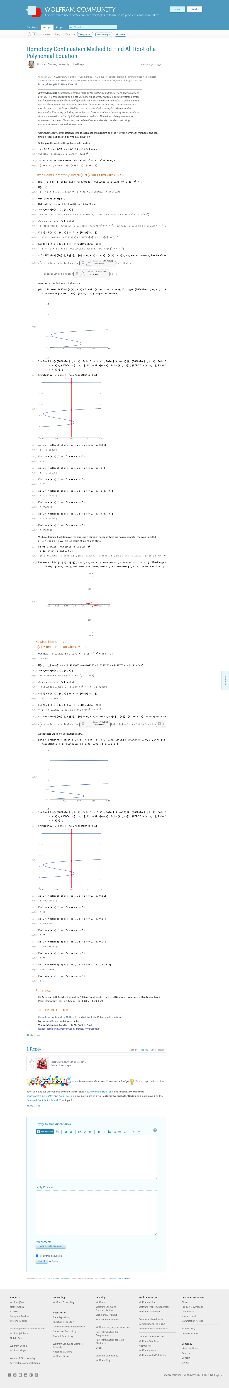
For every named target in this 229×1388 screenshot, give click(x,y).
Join (177, 9)
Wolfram (176, 1374)
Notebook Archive (62, 1351)
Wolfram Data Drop (149, 1341)
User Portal (188, 1311)
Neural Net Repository (65, 1331)
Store (184, 1302)
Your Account (189, 1316)
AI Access (15, 1311)
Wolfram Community (107, 1355)
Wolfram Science (147, 1350)
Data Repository (61, 1317)
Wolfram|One (17, 1302)
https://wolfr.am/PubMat (39, 1095)
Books (99, 1347)
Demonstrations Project (151, 1336)
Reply (30, 1035)
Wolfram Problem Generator (154, 1306)
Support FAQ (188, 1328)
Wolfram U (101, 1302)
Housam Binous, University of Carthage (60, 64)
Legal (187, 1374)
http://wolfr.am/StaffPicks (99, 1091)
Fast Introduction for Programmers (107, 1333)
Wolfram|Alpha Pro (20, 1333)
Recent (161, 1050)
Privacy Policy (199, 1374)
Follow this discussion (50, 1255)
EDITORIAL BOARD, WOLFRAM (69, 1061)
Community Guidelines (59, 1278)
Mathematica (17, 1306)
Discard (55, 1261)
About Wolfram (190, 1348)
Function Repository (64, 1321)
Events (185, 1362)
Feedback (225, 680)
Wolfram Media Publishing (153, 1355)
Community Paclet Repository (69, 1326)
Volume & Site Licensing (22, 1358)
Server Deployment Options (25, 1363)
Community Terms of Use (119, 1278)
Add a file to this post (51, 1246)
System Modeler (18, 1320)
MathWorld (145, 1345)
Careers (186, 1353)
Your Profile (65, 1095)
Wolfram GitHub (61, 1356)
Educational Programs (108, 1319)
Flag (37, 1035)
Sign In (194, 9)
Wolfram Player (18, 1350)
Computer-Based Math (151, 1319)
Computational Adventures (153, 1328)
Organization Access (192, 1320)
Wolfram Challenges (149, 1311)
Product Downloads (192, 1306)
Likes (153, 1050)
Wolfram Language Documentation (106, 1308)
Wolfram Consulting (63, 1302)
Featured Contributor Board (42, 1100)
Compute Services (19, 1316)
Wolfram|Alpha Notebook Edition (27, 1328)
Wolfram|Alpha (147, 1302)
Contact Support (190, 1333)
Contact (186, 1357)
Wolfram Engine (18, 1345)
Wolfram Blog (103, 1360)
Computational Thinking (152, 1323)
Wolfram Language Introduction (113, 1327)
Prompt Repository (63, 1336)
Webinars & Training (106, 1314)
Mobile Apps (16, 1338)
